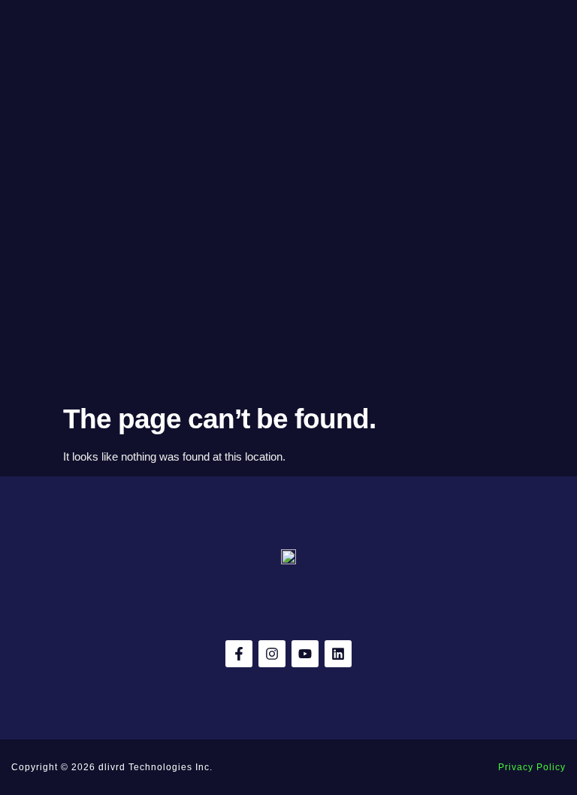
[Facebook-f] (238, 653)
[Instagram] (271, 653)
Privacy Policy (532, 767)
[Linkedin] (338, 653)
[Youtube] (305, 653)
